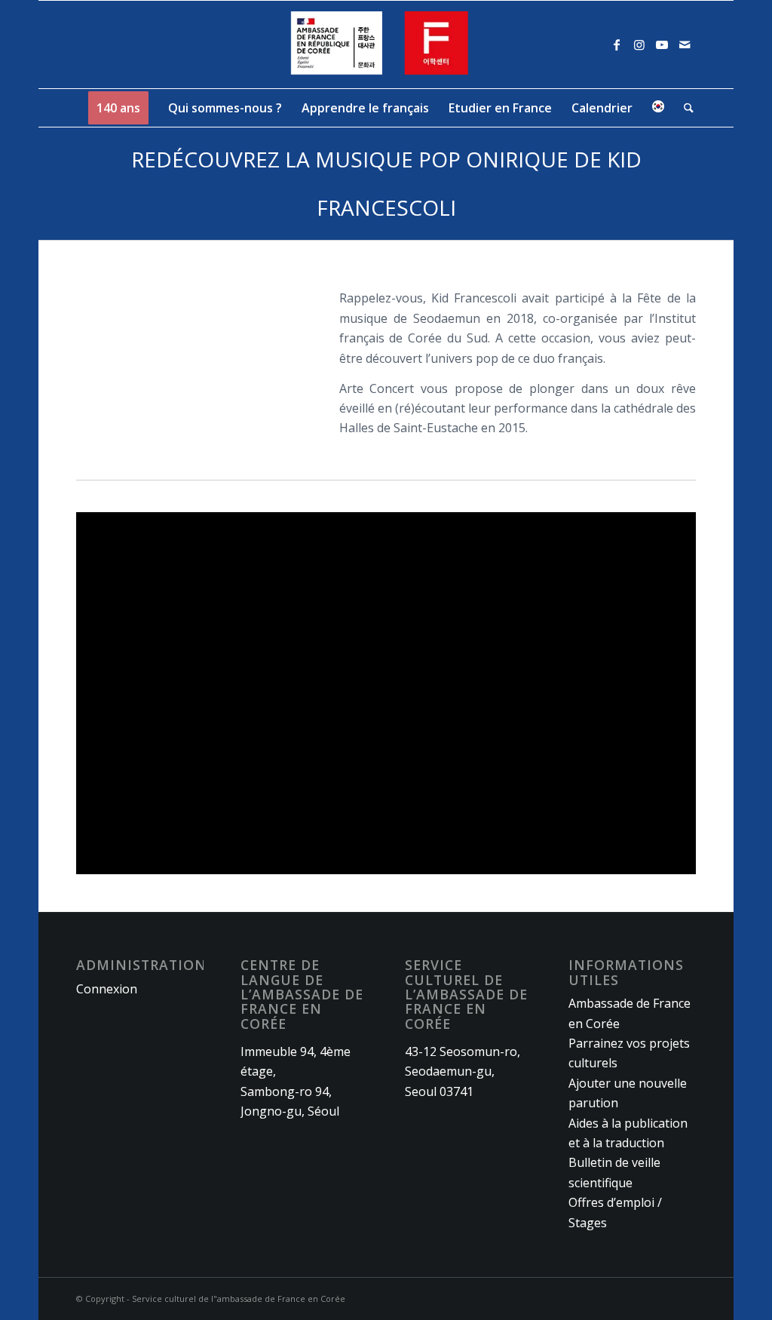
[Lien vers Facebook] (616, 44)
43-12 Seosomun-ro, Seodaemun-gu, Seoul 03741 (462, 1071)
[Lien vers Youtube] (662, 44)
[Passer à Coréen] (658, 108)
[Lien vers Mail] (684, 44)
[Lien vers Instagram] (639, 44)
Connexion (106, 989)
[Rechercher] (684, 108)
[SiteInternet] (386, 44)
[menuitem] (118, 108)
